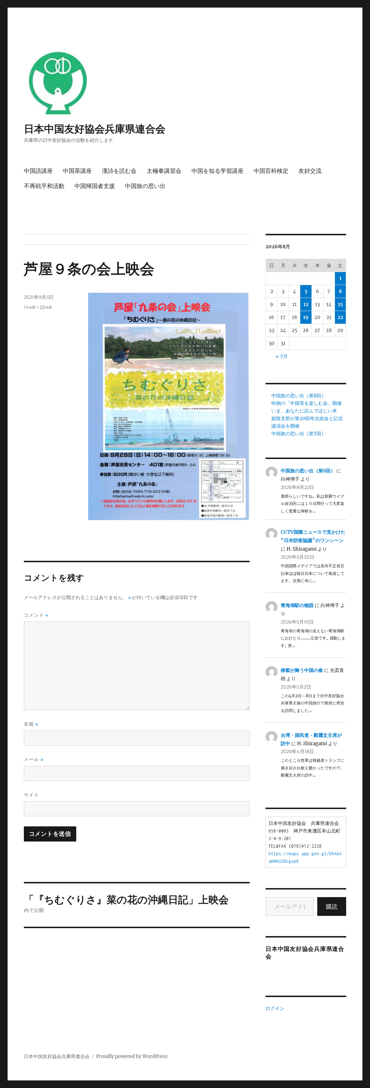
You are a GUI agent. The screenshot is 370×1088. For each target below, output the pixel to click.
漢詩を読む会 (119, 170)
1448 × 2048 (38, 307)
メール (33, 759)
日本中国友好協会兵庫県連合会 (94, 129)
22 (340, 317)
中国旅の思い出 (145, 186)
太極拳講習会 (164, 170)
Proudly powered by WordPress (132, 1056)
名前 (31, 724)
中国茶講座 (77, 170)
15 (340, 304)
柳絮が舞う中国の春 (302, 670)
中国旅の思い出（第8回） (298, 396)
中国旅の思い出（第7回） (298, 434)
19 (306, 317)
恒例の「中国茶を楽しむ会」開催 (306, 403)
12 (306, 304)
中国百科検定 (271, 170)
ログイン (275, 1008)
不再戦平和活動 (44, 186)
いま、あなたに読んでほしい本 (304, 411)
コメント (36, 615)
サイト (31, 795)
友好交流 (310, 170)
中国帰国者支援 (94, 186)
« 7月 (282, 356)
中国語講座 (38, 170)
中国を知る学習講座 (218, 170)
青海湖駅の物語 (297, 605)
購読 (331, 906)
